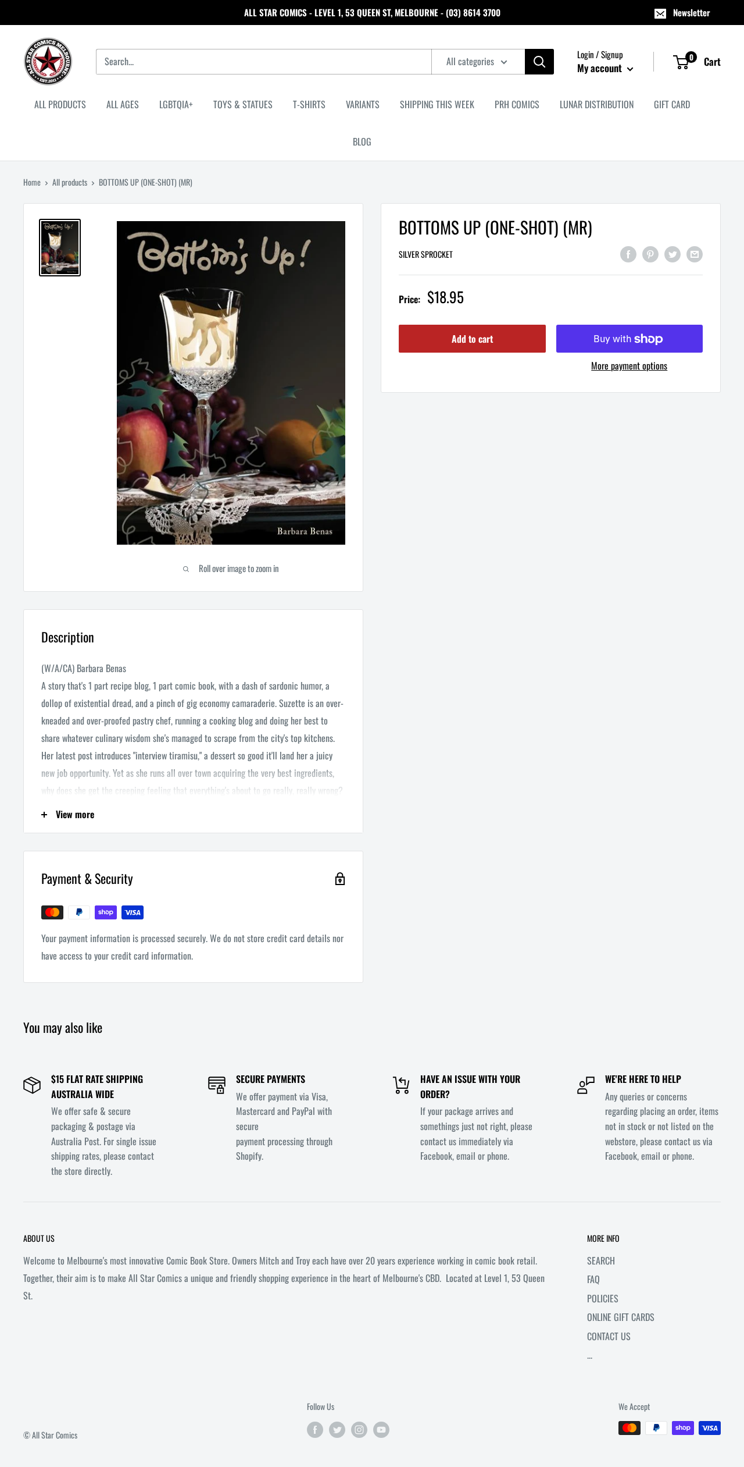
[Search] (539, 61)
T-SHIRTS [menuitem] (309, 104)
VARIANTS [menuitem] (363, 104)
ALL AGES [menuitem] (122, 104)
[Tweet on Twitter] (672, 253)
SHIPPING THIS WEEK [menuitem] (437, 104)
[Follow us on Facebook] (315, 1429)
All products (69, 182)
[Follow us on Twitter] (337, 1429)
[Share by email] (694, 253)
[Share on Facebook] (628, 253)
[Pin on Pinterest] (650, 253)
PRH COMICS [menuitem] (517, 104)
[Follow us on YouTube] (381, 1429)
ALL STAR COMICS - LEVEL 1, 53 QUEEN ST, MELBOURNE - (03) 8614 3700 (372, 12)
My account (600, 68)
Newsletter (691, 12)
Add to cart (472, 339)
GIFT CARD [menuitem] (672, 104)
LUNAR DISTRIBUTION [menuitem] (597, 104)
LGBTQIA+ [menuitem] (176, 104)
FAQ (593, 1279)
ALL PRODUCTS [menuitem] (60, 104)
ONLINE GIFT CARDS (620, 1317)
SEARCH (601, 1260)
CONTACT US (609, 1336)
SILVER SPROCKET (426, 254)
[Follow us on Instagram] (359, 1429)
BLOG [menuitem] (362, 141)
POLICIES (602, 1298)
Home (32, 182)
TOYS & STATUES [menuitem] (243, 104)
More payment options (629, 366)
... (589, 1355)
